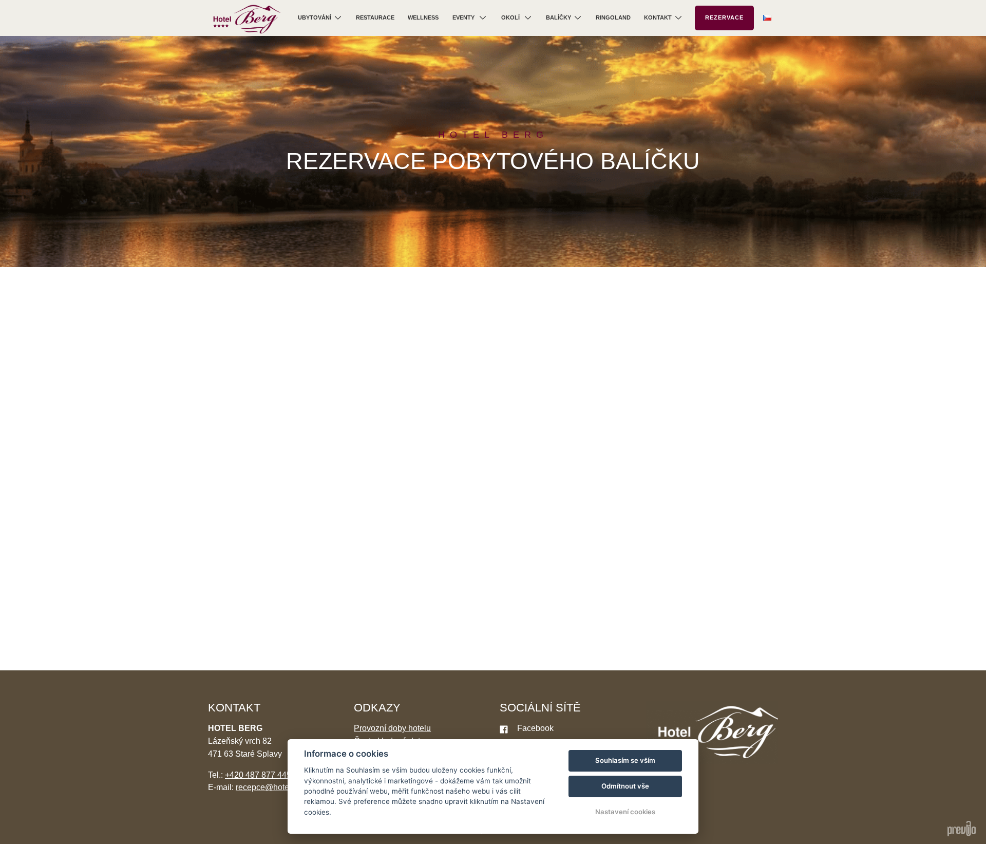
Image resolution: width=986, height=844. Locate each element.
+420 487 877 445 (258, 775)
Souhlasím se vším (625, 760)
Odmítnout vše (625, 786)
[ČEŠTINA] (767, 18)
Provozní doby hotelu (392, 728)
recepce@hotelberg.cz (277, 787)
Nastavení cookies (625, 812)
